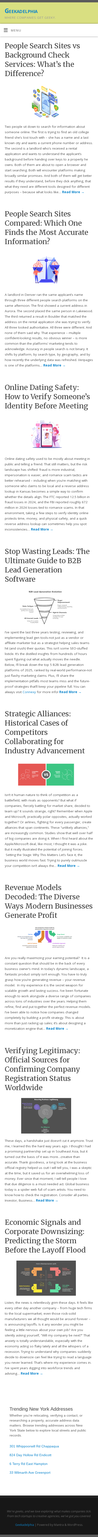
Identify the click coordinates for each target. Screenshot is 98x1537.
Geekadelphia (21, 10)
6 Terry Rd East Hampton (29, 1464)
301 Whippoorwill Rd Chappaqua (34, 1446)
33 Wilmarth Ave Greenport (30, 1472)
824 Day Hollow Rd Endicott (30, 1455)
